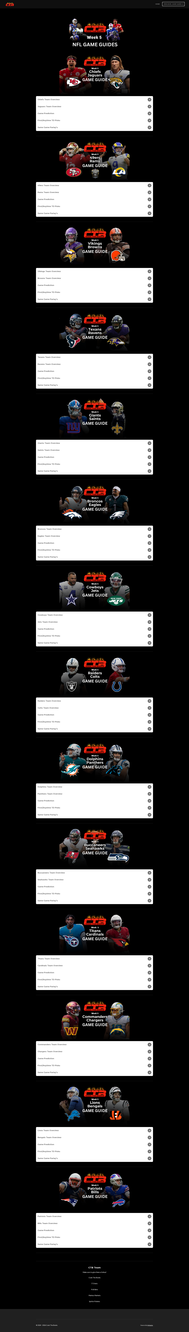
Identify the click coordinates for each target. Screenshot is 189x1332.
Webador (150, 1325)
